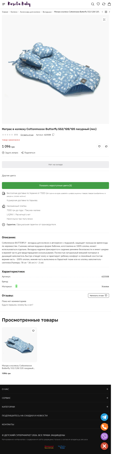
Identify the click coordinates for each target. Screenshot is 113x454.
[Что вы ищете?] (93, 4)
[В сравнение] (106, 144)
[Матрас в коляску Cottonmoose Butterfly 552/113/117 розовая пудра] (109, 11)
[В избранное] (99, 144)
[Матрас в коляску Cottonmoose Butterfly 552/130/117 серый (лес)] (102, 11)
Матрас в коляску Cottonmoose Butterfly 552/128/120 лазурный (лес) (17, 364)
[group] (55, 68)
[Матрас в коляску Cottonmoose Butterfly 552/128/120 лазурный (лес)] (19, 342)
